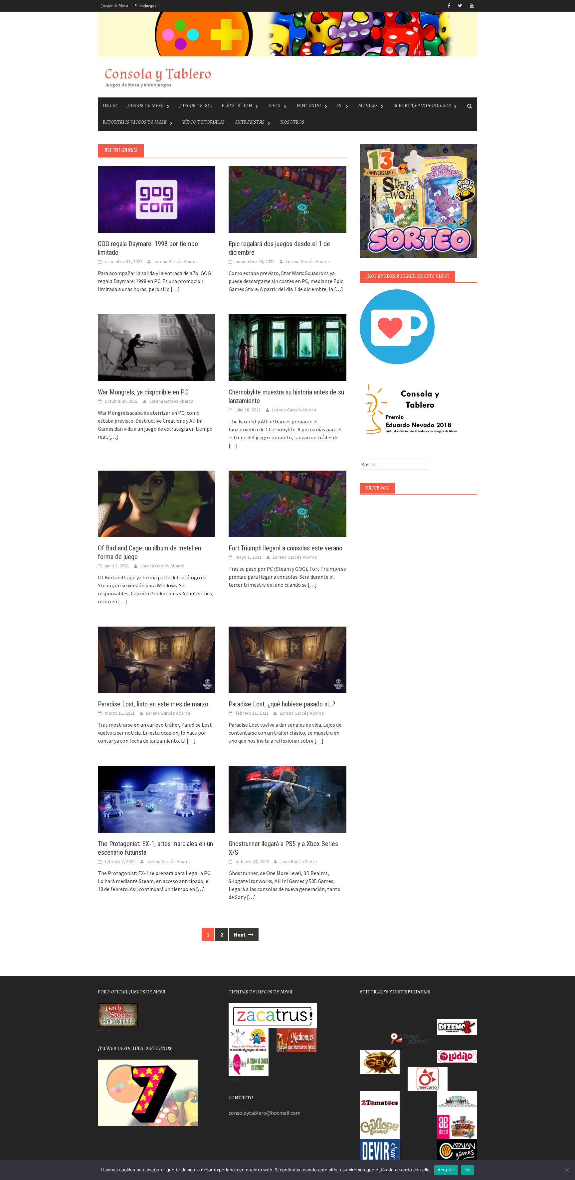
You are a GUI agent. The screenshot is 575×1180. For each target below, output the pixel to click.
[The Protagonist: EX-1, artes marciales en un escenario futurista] (156, 798)
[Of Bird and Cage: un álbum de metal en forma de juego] (156, 503)
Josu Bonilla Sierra (298, 861)
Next (240, 934)
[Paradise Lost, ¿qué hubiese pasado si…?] (287, 659)
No (468, 1169)
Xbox (274, 105)
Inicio (110, 105)
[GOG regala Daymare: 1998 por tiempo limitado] (156, 199)
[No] (566, 1170)
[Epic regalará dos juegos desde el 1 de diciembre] (287, 199)
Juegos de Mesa (114, 5)
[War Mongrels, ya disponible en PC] (156, 347)
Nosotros (292, 122)
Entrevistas (250, 122)
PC (339, 105)
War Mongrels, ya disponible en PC (143, 392)
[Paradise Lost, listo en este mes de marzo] (156, 659)
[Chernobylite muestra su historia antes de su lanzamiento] (287, 347)
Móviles (368, 105)
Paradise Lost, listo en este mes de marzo (153, 704)
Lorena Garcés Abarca (176, 261)
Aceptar (446, 1169)
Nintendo (308, 105)
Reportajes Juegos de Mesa (135, 122)
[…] (175, 289)
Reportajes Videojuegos (422, 105)
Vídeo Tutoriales (203, 122)
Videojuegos (145, 5)
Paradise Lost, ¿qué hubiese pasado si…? (282, 704)
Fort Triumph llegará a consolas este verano (285, 548)
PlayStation (237, 105)
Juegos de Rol (195, 105)
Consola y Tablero (158, 74)
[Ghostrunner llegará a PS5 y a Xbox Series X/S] (287, 798)
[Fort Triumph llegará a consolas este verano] (287, 503)
